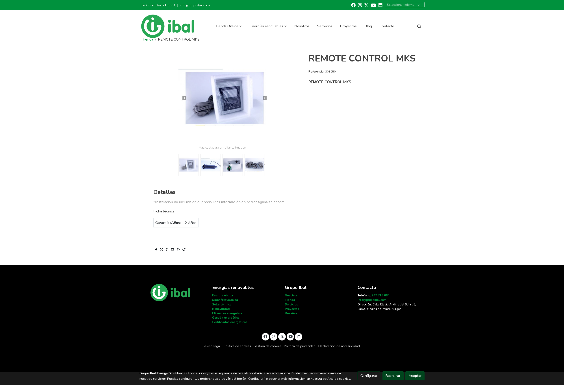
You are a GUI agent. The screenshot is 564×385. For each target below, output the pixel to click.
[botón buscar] (419, 26)
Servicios (291, 304)
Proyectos (292, 309)
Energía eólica (222, 295)
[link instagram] (360, 5)
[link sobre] (173, 292)
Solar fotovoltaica (225, 300)
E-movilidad (221, 309)
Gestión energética (225, 318)
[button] (229, 26)
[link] (167, 26)
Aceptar (415, 375)
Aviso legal (212, 346)
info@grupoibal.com (195, 5)
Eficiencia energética (227, 313)
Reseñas (291, 313)
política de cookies (336, 378)
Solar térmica (222, 304)
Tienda (290, 300)
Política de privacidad (299, 346)
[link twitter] (366, 5)
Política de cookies (237, 346)
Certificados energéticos (229, 322)
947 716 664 (165, 5)
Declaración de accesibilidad (339, 346)
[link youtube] (373, 5)
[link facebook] (353, 5)
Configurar (369, 375)
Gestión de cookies (267, 346)
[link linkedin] (380, 5)
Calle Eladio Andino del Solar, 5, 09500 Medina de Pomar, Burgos (387, 306)
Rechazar (393, 375)
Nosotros (291, 295)
